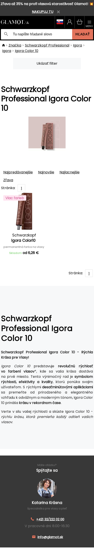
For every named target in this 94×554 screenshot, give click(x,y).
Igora (77, 45)
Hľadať (82, 34)
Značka (15, 45)
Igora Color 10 (26, 50)
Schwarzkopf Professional (47, 45)
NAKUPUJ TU (42, 11)
